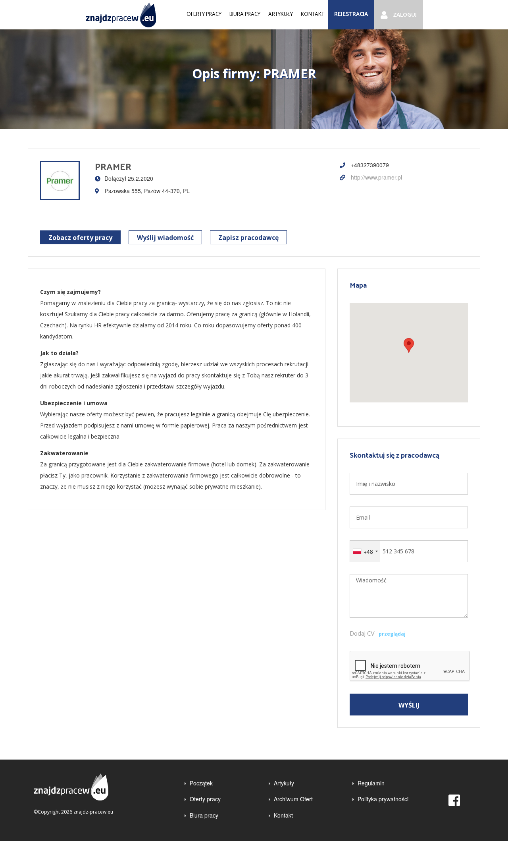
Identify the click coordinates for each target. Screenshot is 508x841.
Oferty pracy (205, 799)
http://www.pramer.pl (375, 177)
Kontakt (283, 815)
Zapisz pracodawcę (248, 237)
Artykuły (284, 783)
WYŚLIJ (408, 705)
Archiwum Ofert (293, 799)
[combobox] (365, 551)
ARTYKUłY (280, 14)
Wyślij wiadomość (165, 237)
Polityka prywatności (383, 799)
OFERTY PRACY (204, 14)
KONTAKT (312, 14)
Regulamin (371, 783)
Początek (201, 783)
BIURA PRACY (244, 14)
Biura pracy (204, 815)
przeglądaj (392, 633)
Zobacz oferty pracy (80, 237)
